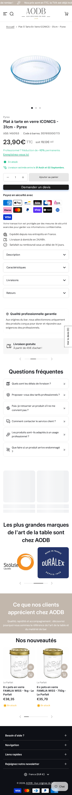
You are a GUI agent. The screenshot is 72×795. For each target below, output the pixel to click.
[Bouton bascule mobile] (5, 13)
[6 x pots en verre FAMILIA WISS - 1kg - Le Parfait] (19, 663)
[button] (11, 14)
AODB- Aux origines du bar (40, 783)
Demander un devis (35, 187)
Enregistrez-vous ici (16, 154)
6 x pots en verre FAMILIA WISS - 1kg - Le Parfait (18, 690)
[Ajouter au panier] (30, 674)
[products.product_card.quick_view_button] (30, 667)
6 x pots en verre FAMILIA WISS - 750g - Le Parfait (51, 690)
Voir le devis (68, 336)
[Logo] (36, 13)
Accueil (10, 26)
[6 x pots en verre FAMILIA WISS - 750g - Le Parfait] (53, 663)
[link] (18, 562)
